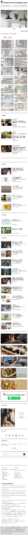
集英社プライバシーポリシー (20, 470)
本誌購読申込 (4, 475)
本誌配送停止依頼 (17, 475)
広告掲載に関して (5, 474)
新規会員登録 (14, 448)
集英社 (3, 477)
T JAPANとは (4, 467)
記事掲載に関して (17, 474)
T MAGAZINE (4, 479)
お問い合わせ (4, 472)
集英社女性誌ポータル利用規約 (7, 470)
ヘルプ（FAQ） (17, 472)
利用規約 (16, 467)
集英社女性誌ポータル (18, 477)
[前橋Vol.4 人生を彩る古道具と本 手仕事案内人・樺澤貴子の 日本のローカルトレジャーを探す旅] (14, 37)
